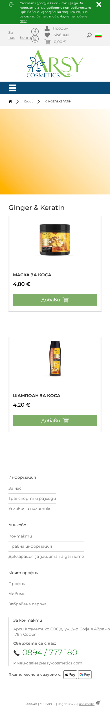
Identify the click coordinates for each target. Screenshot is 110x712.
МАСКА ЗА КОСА (32, 274)
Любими (16, 594)
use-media (86, 704)
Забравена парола (27, 604)
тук (23, 21)
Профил (16, 583)
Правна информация (30, 546)
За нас (14, 488)
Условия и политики (30, 508)
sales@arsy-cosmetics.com (55, 663)
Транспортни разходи (32, 498)
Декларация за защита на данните (46, 556)
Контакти (31, 37)
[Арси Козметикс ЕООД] (55, 63)
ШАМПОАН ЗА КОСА (36, 395)
